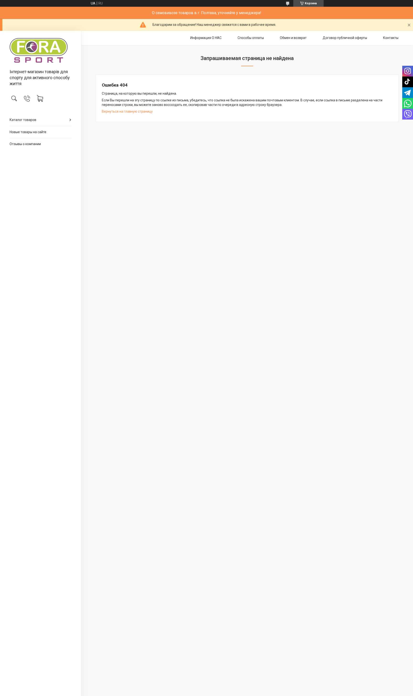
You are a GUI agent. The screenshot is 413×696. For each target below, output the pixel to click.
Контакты (390, 38)
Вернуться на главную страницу (127, 111)
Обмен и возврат (293, 38)
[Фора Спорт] (40, 50)
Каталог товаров (23, 120)
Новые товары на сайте (28, 132)
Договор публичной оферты (345, 38)
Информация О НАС (206, 38)
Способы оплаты (251, 38)
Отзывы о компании (25, 144)
